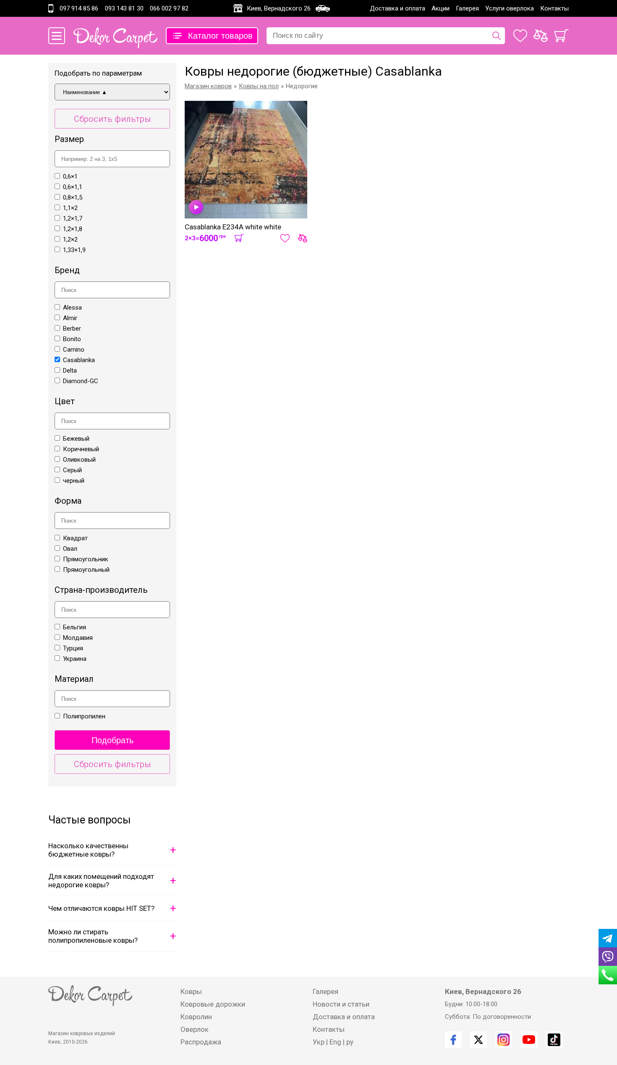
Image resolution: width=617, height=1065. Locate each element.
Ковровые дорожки (212, 1004)
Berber (72, 328)
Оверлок (194, 1029)
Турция (73, 648)
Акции (440, 8)
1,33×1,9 (74, 250)
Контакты (554, 8)
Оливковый (79, 459)
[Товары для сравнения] (540, 35)
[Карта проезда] (323, 8)
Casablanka (79, 360)
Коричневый (81, 449)
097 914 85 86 (79, 8)
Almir (70, 318)
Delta (70, 370)
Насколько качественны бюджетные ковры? (88, 849)
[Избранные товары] (520, 35)
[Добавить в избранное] (285, 238)
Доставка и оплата (397, 8)
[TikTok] (554, 1039)
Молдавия (78, 638)
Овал (70, 548)
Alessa (72, 307)
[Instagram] (503, 1039)
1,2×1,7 (72, 218)
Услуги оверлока (509, 8)
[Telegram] (608, 938)
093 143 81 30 (124, 8)
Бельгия (74, 627)
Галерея (467, 8)
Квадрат (75, 538)
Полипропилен (84, 716)
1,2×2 (70, 239)
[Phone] (608, 975)
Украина (74, 659)
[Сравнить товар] (302, 238)
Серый (72, 470)
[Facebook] (453, 1039)
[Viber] (608, 956)
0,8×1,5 (72, 197)
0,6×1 (70, 176)
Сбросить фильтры (112, 119)
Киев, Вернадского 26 (279, 8)
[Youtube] (528, 1039)
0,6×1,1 (72, 187)
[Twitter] (478, 1039)
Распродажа (200, 1042)
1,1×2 (70, 208)
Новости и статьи (341, 1004)
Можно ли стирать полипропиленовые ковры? (93, 936)
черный (73, 480)
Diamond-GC (80, 381)
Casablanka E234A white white (233, 227)
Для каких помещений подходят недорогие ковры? (101, 880)
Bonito (72, 339)
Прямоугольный (86, 569)
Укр (318, 1042)
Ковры (191, 991)
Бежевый (76, 438)
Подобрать (112, 740)
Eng (335, 1042)
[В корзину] (239, 238)
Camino (73, 349)
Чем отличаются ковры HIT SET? (101, 908)
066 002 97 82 (169, 8)
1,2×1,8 (72, 229)
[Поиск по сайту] (496, 36)
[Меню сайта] (56, 35)
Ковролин (196, 1016)
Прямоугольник (85, 559)
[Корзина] (561, 35)
